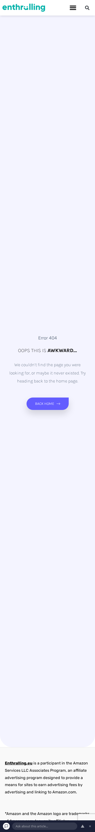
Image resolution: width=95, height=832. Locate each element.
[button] (73, 7)
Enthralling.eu (18, 763)
